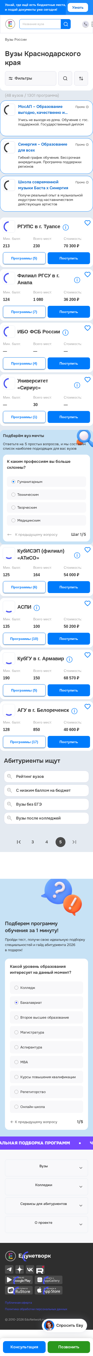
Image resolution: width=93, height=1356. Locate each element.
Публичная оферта (18, 1303)
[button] (46, 1168)
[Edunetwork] (10, 24)
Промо (80, 107)
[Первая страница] (19, 842)
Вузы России (16, 39)
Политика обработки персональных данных (36, 1309)
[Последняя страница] (74, 842)
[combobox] (43, 24)
